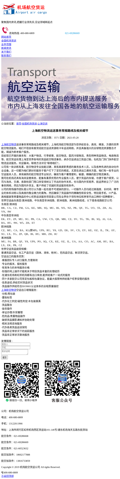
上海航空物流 (8, 144)
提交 (4, 357)
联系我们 (6, 55)
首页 (18, 123)
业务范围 (6, 44)
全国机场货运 (8, 40)
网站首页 (6, 37)
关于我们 (6, 52)
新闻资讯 (6, 48)
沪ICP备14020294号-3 (72, 467)
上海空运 (43, 123)
